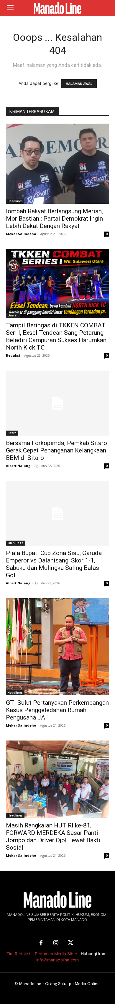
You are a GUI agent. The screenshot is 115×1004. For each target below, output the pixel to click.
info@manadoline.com (57, 959)
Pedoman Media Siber (56, 953)
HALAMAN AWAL (79, 84)
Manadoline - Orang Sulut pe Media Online (59, 983)
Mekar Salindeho (21, 234)
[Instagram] (56, 943)
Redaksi (13, 355)
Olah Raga (15, 543)
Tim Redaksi (18, 953)
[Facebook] (41, 943)
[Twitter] (70, 943)
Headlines (15, 201)
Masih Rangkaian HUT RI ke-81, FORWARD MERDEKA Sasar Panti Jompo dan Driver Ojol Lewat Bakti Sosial (53, 836)
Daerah (13, 315)
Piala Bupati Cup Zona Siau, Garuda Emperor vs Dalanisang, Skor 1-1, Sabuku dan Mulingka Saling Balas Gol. (54, 564)
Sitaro (12, 433)
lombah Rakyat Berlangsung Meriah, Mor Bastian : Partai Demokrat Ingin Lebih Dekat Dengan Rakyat (54, 218)
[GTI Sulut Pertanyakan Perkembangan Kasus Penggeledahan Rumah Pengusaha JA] (57, 646)
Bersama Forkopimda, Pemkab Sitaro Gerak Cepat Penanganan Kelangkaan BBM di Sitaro (56, 450)
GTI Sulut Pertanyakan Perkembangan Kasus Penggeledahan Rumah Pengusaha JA (57, 710)
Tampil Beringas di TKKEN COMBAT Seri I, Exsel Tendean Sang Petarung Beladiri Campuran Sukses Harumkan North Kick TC (56, 336)
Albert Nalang (18, 465)
